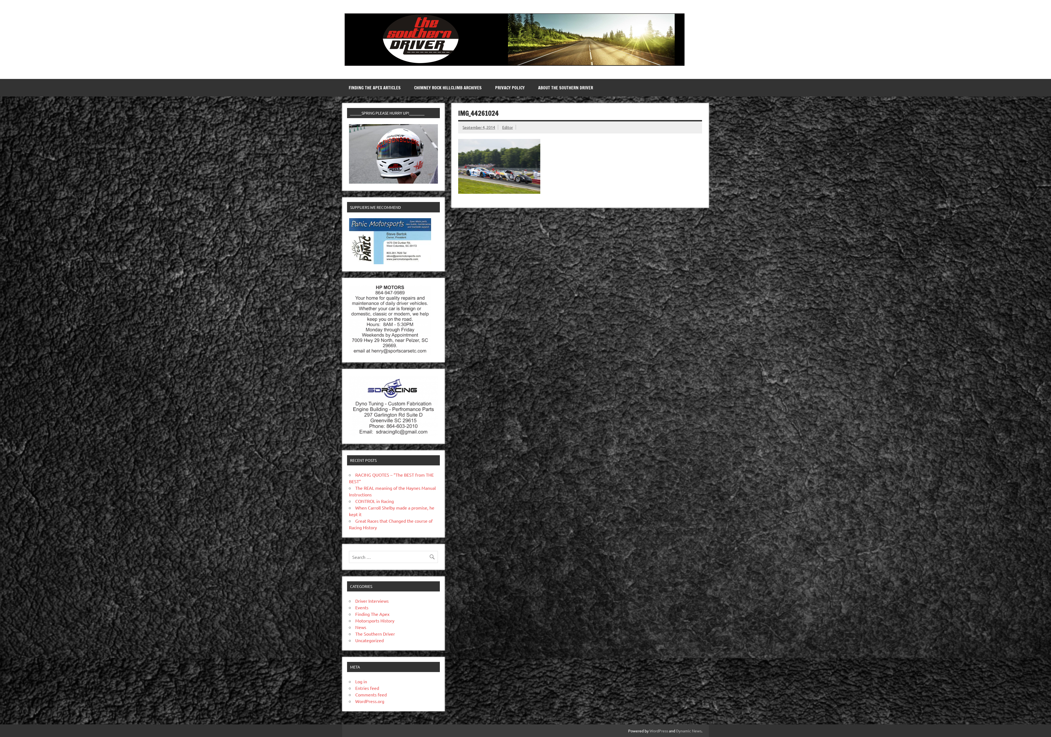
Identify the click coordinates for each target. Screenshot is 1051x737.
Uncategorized (369, 640)
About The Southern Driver (565, 88)
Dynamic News (688, 730)
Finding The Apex (372, 614)
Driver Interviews (372, 601)
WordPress (658, 730)
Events (361, 607)
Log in (361, 681)
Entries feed (367, 688)
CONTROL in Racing (374, 501)
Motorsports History (374, 620)
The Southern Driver (375, 633)
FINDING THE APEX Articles (375, 88)
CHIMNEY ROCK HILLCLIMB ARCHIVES (448, 88)
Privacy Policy (510, 88)
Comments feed (371, 694)
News (360, 627)
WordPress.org (369, 701)
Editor (507, 127)
